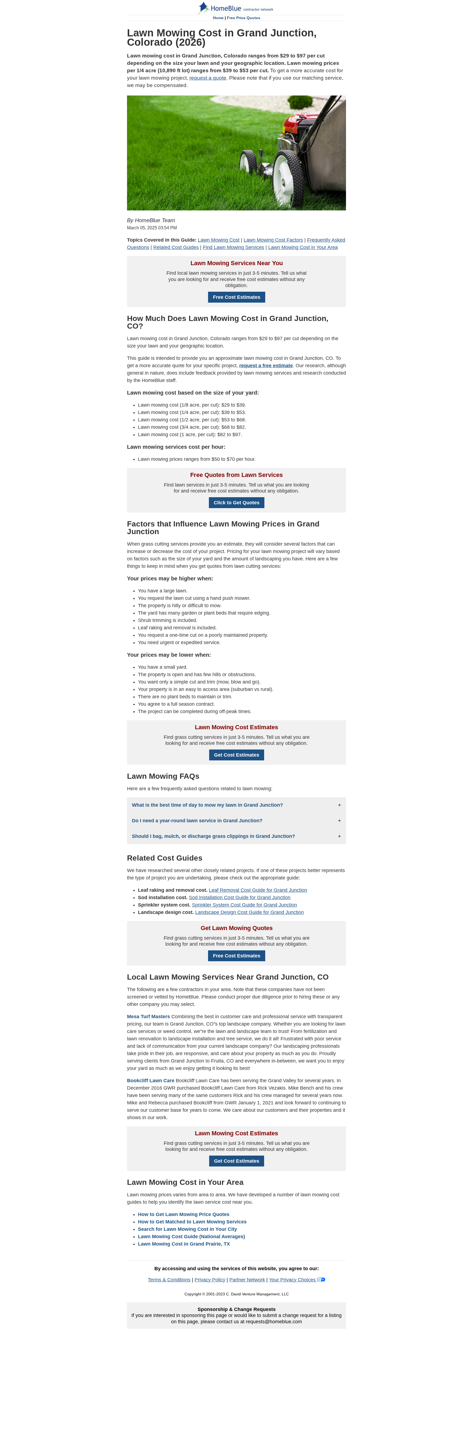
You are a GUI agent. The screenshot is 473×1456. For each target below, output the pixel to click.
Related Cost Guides (176, 247)
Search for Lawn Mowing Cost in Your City (187, 1229)
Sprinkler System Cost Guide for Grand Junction (244, 905)
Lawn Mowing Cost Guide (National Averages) (191, 1236)
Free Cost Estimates (236, 297)
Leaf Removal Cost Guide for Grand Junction (258, 890)
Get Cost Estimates (236, 755)
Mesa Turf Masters (148, 1016)
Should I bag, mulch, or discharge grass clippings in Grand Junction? (213, 836)
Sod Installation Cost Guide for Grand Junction (239, 897)
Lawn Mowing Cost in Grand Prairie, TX (184, 1244)
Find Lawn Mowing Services (233, 247)
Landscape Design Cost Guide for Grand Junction (249, 912)
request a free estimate (266, 365)
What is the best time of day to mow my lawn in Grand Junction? (207, 805)
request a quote (207, 78)
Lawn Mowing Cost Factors (273, 240)
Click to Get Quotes (236, 502)
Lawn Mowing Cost (219, 240)
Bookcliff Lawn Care (150, 1080)
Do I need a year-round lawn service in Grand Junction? (197, 820)
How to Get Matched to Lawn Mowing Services (192, 1222)
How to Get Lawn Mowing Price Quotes (183, 1214)
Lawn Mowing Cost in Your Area (303, 247)
